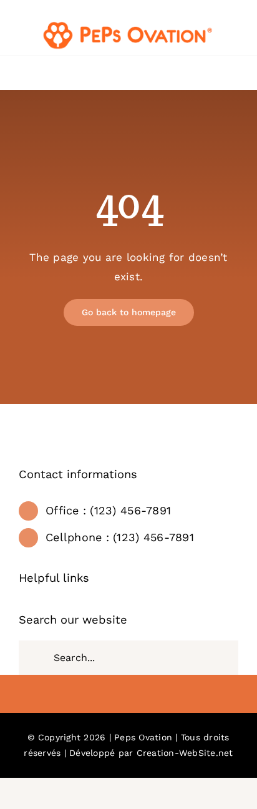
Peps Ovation (143, 737)
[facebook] (128, 695)
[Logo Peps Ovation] (128, 23)
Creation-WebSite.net (185, 753)
